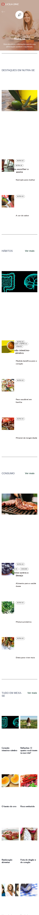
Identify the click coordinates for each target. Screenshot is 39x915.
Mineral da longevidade (26, 438)
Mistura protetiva (24, 622)
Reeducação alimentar (7, 861)
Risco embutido (27, 806)
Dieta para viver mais (25, 657)
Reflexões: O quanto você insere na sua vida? (28, 751)
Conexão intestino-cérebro (9, 749)
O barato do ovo (9, 806)
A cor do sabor (22, 215)
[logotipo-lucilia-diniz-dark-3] (10, 4)
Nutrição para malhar (25, 180)
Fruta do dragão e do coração (28, 861)
